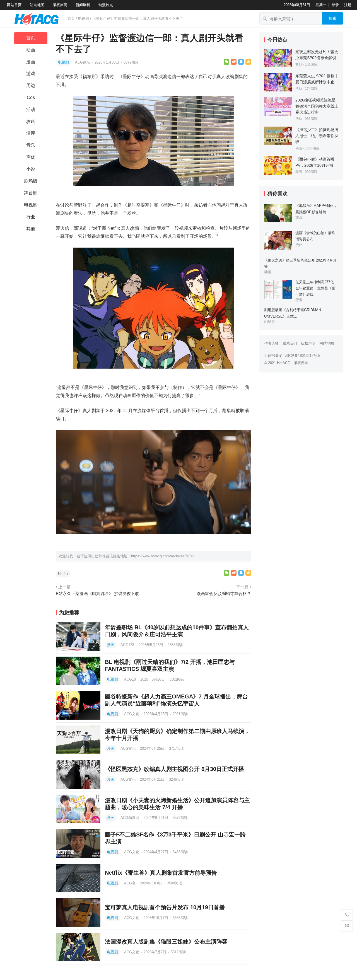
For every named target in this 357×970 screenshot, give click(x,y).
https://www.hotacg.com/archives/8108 (162, 556)
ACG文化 (132, 714)
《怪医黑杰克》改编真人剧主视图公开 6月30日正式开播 (174, 769)
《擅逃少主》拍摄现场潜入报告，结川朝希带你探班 (316, 135)
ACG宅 (130, 883)
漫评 (30, 133)
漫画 (30, 61)
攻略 (30, 121)
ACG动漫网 (130, 818)
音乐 (30, 145)
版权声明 (60, 5)
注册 (347, 5)
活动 (30, 109)
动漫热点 (105, 5)
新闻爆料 (83, 5)
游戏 (30, 73)
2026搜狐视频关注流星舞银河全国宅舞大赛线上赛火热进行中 (316, 106)
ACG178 (127, 645)
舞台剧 (30, 192)
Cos (31, 97)
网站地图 (326, 343)
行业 (30, 216)
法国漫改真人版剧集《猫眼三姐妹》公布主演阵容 (166, 941)
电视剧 (83, 18)
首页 (71, 18)
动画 (30, 49)
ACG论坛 (83, 62)
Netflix (63, 574)
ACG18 (130, 679)
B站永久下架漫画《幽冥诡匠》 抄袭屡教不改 (97, 593)
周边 (30, 85)
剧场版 (30, 181)
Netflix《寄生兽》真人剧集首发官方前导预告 (161, 873)
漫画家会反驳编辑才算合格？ (224, 593)
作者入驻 (271, 343)
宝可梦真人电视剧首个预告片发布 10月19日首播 (165, 907)
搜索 (332, 18)
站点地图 (37, 5)
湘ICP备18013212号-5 (302, 356)
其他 (30, 228)
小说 (30, 169)
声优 (30, 157)
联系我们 (290, 343)
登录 (335, 5)
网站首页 (14, 5)
